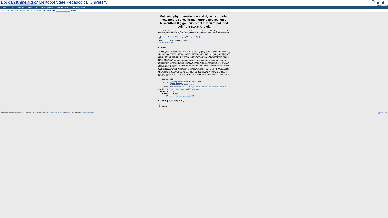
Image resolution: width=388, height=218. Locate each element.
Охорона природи (188, 84)
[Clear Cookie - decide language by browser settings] (40, 10)
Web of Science (196, 81)
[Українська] (20, 10)
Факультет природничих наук (178, 87)
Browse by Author (79, 7)
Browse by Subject (47, 7)
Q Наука (172, 83)
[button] (159, 105)
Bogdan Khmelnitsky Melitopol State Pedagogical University (54, 2)
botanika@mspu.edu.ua (192, 89)
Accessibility (91, 112)
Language (20, 7)
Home (4, 7)
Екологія (179, 83)
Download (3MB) (163, 42)
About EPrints (85, 112)
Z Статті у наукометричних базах (180, 81)
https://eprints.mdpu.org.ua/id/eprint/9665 (182, 96)
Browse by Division (63, 7)
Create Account (10, 10)
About (11, 7)
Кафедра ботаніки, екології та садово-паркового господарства (208, 87)
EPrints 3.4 (35, 112)
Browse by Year (32, 7)
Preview (171, 42)
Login (2, 10)
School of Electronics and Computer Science (58, 112)
